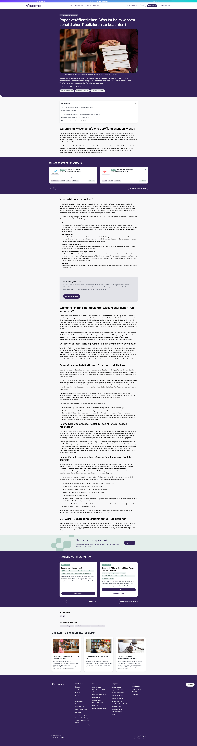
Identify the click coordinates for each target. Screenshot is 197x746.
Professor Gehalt (116, 706)
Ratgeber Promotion (117, 698)
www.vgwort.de (125, 525)
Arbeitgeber (79, 5)
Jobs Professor (96, 687)
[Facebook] (134, 737)
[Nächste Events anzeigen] (65, 601)
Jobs (71, 5)
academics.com (79, 701)
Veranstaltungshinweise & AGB (82, 721)
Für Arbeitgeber (165, 5)
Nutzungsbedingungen (81, 715)
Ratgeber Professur (117, 695)
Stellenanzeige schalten (136, 690)
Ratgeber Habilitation (117, 701)
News (113, 714)
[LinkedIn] (144, 737)
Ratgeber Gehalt (116, 687)
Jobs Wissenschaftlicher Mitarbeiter (99, 691)
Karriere (77, 692)
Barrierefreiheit (79, 706)
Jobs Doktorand (96, 700)
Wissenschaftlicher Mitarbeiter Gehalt (117, 710)
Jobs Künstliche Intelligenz (100, 708)
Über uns (77, 687)
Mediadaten (135, 694)
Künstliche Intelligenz (81, 709)
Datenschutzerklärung (81, 718)
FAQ (76, 698)
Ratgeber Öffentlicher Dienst (119, 690)
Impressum (78, 712)
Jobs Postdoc (96, 697)
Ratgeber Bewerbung (117, 692)
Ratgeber (88, 5)
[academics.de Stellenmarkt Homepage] (33, 5)
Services (96, 5)
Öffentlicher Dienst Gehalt (119, 704)
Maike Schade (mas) (81, 86)
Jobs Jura (95, 705)
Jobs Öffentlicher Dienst (99, 694)
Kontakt (77, 690)
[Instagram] (139, 737)
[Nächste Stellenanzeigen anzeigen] (54, 188)
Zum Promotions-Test (71, 296)
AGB (133, 697)
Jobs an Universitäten (98, 703)
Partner (77, 695)
